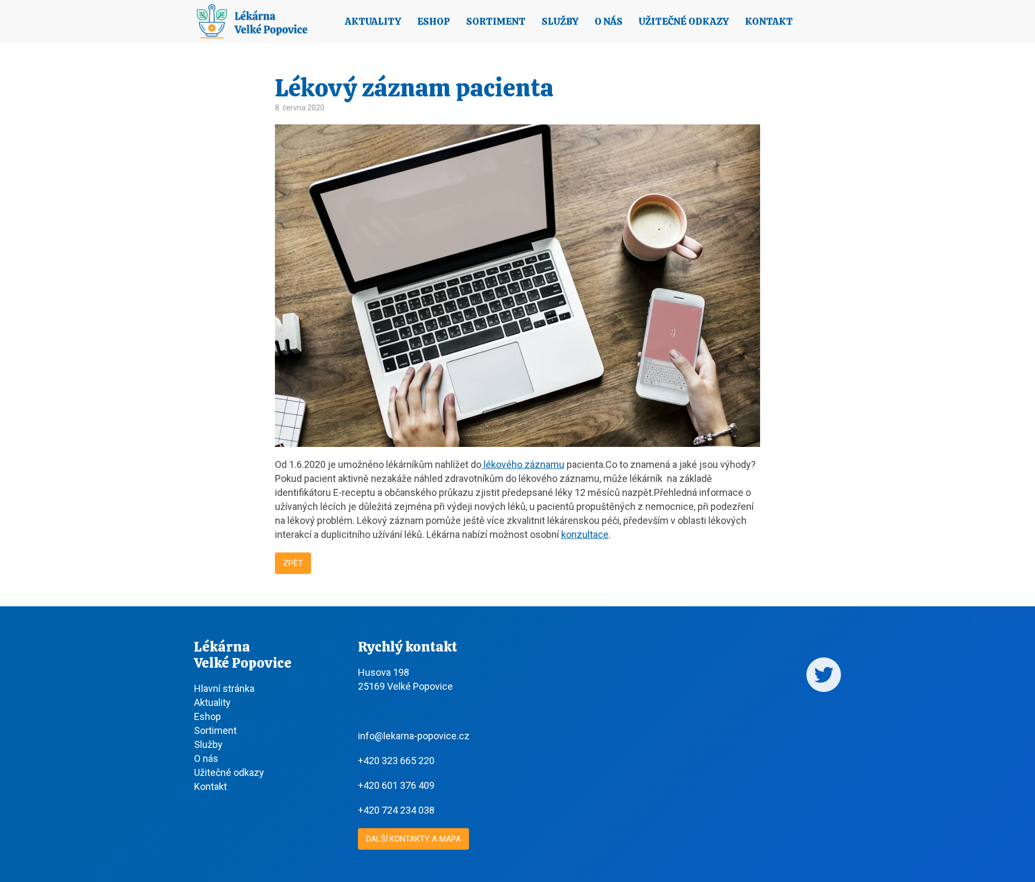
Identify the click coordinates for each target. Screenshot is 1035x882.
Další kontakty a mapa (413, 839)
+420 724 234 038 (396, 810)
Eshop (433, 21)
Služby (560, 21)
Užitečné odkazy (684, 21)
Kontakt (769, 21)
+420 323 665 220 (396, 760)
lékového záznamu (522, 464)
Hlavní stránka (224, 688)
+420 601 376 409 (396, 785)
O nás (609, 21)
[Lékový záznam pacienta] (517, 443)
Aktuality (373, 21)
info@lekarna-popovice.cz (414, 735)
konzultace (585, 534)
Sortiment (496, 21)
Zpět (293, 563)
